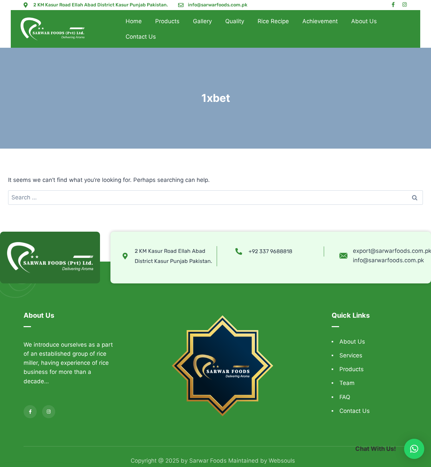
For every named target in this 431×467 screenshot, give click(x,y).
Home (134, 21)
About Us (364, 21)
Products (167, 21)
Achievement (320, 21)
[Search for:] (215, 197)
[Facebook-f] (393, 4)
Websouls (282, 460)
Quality (234, 21)
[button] (414, 449)
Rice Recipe (273, 21)
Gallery (202, 21)
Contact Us (141, 36)
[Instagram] (404, 4)
